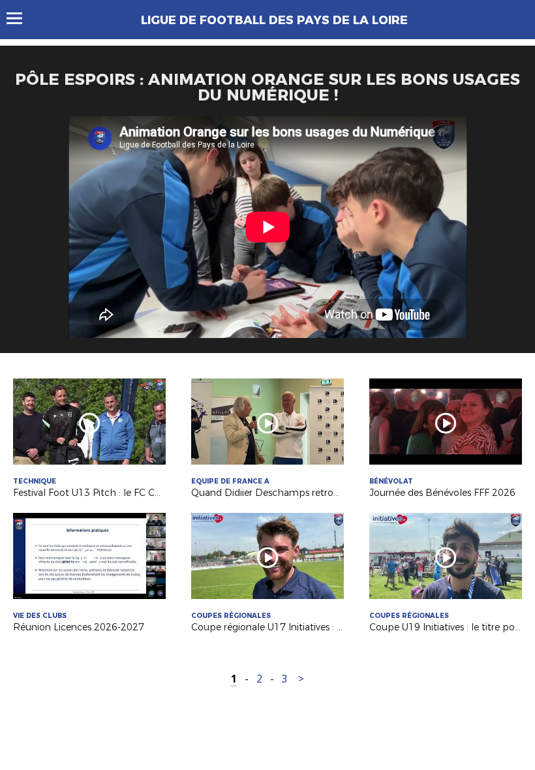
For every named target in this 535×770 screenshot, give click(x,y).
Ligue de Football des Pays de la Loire (274, 20)
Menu (21, 18)
